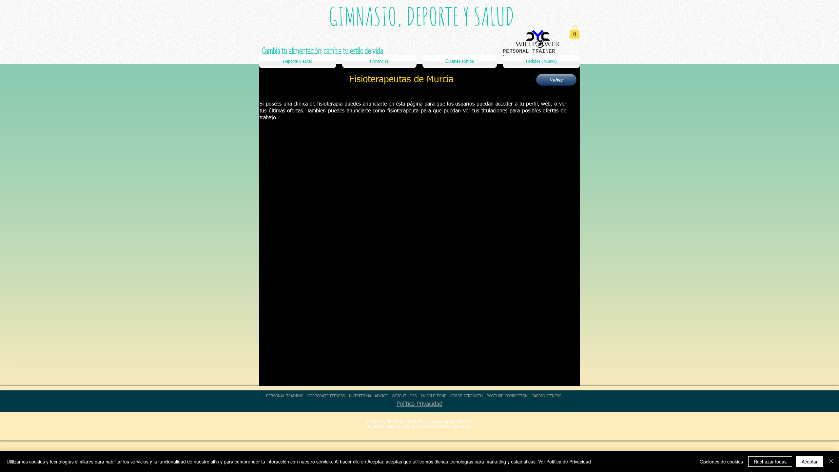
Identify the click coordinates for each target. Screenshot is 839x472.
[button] (574, 32)
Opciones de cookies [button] (721, 461)
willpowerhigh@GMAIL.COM (449, 422)
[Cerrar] (831, 461)
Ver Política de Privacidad (564, 461)
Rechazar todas (770, 461)
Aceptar (810, 461)
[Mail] (573, 405)
